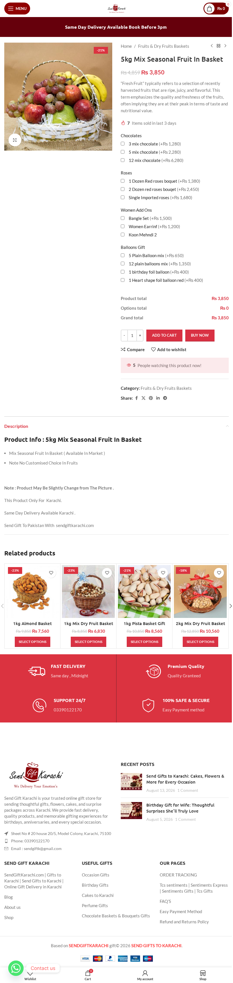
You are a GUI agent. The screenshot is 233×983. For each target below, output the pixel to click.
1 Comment (187, 790)
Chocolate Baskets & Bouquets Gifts (116, 915)
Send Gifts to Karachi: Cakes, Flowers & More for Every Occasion (185, 779)
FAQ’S (165, 901)
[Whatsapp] (16, 968)
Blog (8, 896)
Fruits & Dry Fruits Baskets (163, 46)
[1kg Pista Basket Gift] (144, 591)
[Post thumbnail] (131, 783)
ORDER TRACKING (178, 874)
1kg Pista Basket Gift (144, 623)
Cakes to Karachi (98, 895)
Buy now (200, 335)
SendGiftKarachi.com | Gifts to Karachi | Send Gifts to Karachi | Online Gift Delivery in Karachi (34, 880)
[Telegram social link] (165, 398)
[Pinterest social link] (151, 398)
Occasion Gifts (95, 874)
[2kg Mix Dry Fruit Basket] (200, 591)
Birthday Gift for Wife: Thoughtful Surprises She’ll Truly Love (180, 808)
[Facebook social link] (136, 398)
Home (126, 46)
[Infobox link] (58, 671)
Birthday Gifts (95, 885)
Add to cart (164, 335)
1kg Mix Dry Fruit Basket (88, 623)
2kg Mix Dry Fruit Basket (200, 623)
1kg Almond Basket (32, 623)
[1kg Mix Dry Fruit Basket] (88, 591)
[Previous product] (211, 46)
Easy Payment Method (181, 911)
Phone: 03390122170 (30, 840)
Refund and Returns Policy (184, 921)
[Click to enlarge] (15, 140)
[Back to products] (218, 46)
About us (12, 907)
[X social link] (143, 398)
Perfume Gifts (95, 905)
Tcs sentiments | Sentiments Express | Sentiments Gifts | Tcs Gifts (194, 888)
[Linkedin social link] (158, 398)
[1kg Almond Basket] (32, 591)
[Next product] (225, 46)
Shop (8, 917)
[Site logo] (116, 8)
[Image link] (35, 774)
